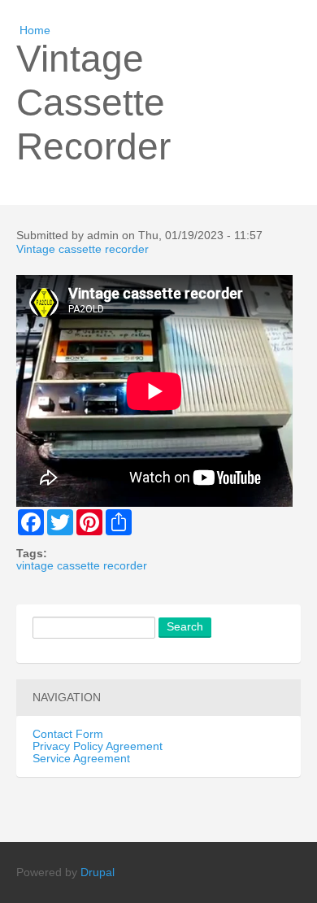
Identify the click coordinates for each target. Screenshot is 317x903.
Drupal (97, 872)
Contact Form (68, 734)
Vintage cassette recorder (82, 249)
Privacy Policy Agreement (98, 746)
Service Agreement (81, 758)
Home (35, 30)
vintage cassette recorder (81, 566)
